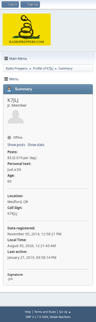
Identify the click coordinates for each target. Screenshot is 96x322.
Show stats (36, 144)
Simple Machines (60, 316)
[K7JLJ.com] (9, 128)
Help (28, 312)
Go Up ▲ (65, 312)
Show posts (16, 144)
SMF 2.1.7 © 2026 (37, 316)
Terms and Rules (45, 312)
